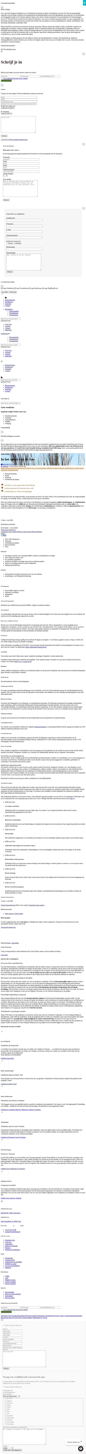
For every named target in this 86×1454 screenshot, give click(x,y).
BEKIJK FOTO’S (9, 464)
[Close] (84, 2)
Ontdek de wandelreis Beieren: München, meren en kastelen (21, 1110)
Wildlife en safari (52, 468)
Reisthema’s (9, 302)
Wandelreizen (13, 313)
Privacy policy (60, 1316)
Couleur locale (79, 468)
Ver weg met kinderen (39, 468)
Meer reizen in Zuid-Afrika (14, 914)
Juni (8, 1411)
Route (7, 476)
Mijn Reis (8, 330)
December (10, 1424)
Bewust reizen (9, 1298)
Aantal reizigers (8, 174)
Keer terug (13, 292)
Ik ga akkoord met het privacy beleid (15, 78)
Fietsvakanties (14, 311)
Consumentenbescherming (73, 1316)
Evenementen (9, 1292)
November (10, 1422)
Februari (9, 1403)
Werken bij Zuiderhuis (12, 1250)
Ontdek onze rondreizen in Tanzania (13, 1169)
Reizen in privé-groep (24, 532)
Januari (9, 1401)
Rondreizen (9, 309)
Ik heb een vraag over (8, 106)
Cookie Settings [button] (27, 1318)
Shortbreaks (9, 1258)
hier (71, 798)
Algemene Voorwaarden (9, 1316)
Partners (7, 1248)
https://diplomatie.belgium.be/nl (36, 647)
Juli (8, 1413)
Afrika (7, 1276)
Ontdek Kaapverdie (7, 1058)
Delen (3, 533)
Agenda (7, 326)
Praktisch (8, 477)
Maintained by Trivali (40, 1318)
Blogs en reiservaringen (13, 1294)
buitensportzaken (40, 727)
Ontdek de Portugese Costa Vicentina (13, 1137)
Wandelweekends (11, 416)
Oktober (9, 1420)
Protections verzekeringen (46, 1316)
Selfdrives (4, 470)
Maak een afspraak (11, 1246)
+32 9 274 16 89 (6, 140)
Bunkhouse (17, 1225)
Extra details (7, 179)
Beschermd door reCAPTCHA (11, 1318)
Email (5, 165)
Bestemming (10, 247)
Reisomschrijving (11, 474)
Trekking (8, 423)
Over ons (8, 1242)
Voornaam (6, 157)
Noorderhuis (10, 1225)
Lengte (5, 1446)
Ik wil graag (5, 111)
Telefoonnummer (8, 169)
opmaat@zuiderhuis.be (19, 140)
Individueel (21, 468)
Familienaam (10, 218)
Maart (9, 1405)
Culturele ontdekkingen (66, 468)
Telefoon (6, 1341)
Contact (7, 306)
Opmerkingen (10, 253)
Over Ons (8, 324)
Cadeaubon (9, 1244)
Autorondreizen (10, 420)
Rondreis (28, 468)
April (8, 1407)
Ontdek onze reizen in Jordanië (11, 1198)
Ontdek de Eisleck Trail (8, 1084)
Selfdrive (8, 1268)
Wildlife (7, 421)
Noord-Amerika (10, 1284)
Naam (5, 161)
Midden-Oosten (10, 1280)
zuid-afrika (15, 943)
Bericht (5, 1349)
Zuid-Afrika (5, 468)
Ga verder (5, 292)
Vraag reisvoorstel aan (8, 530)
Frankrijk (8, 418)
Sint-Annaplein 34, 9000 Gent (11, 1221)
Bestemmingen (10, 300)
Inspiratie (8, 304)
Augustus (10, 1416)
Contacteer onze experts (9, 532)
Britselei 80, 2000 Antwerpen (10, 1213)
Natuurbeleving (13, 470)
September (10, 1418)
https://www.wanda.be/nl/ (23, 661)
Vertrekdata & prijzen (12, 479)
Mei (8, 1409)
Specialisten (9, 1296)
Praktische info (10, 1240)
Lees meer (4, 955)
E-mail (8, 230)
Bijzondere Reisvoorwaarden (27, 1316)
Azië (6, 1278)
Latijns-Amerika (10, 1282)
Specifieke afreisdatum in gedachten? (15, 1427)
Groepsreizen (13, 315)
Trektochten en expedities (13, 1262)
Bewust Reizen (37, 532)
